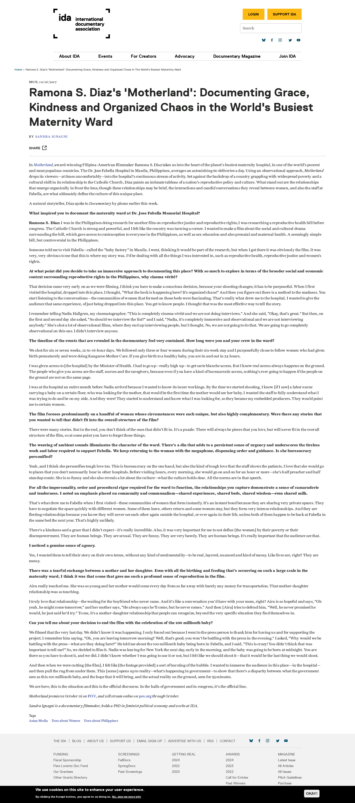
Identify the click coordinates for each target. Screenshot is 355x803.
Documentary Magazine (237, 56)
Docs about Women (66, 721)
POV (92, 696)
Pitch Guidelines (290, 777)
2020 (176, 771)
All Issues (284, 771)
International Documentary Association (81, 23)
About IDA (69, 56)
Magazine (286, 754)
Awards (233, 754)
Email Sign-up (149, 741)
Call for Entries (237, 777)
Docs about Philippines (101, 721)
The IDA (59, 741)
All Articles (285, 765)
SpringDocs (126, 765)
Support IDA (284, 14)
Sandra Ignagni (51, 136)
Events (105, 56)
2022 (176, 765)
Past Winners (235, 783)
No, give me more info (126, 796)
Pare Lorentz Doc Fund (70, 765)
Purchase (284, 783)
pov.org (145, 696)
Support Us (120, 741)
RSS (210, 741)
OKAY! (312, 793)
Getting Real (184, 754)
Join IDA (287, 56)
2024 (176, 760)
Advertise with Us (184, 741)
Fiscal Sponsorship (67, 760)
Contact (227, 741)
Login (253, 14)
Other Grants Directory (70, 777)
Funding (60, 754)
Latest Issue (286, 760)
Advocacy (185, 56)
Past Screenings (130, 771)
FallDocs (124, 760)
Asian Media (38, 721)
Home (18, 69)
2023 (230, 765)
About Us (95, 741)
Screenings (129, 754)
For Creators (143, 56)
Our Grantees (63, 771)
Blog (76, 741)
